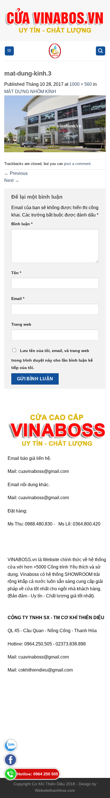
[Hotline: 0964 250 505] (10, 774)
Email (17, 298)
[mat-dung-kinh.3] (55, 123)
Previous (16, 173)
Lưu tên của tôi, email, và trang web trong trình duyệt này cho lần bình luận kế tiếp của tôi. (52, 359)
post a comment (77, 164)
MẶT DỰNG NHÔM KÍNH (30, 91)
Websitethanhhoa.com (55, 790)
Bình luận (21, 224)
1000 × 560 (80, 84)
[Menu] (9, 51)
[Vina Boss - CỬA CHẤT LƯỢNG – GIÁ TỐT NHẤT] (55, 51)
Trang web (21, 324)
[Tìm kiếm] (100, 51)
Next (11, 180)
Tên (16, 273)
